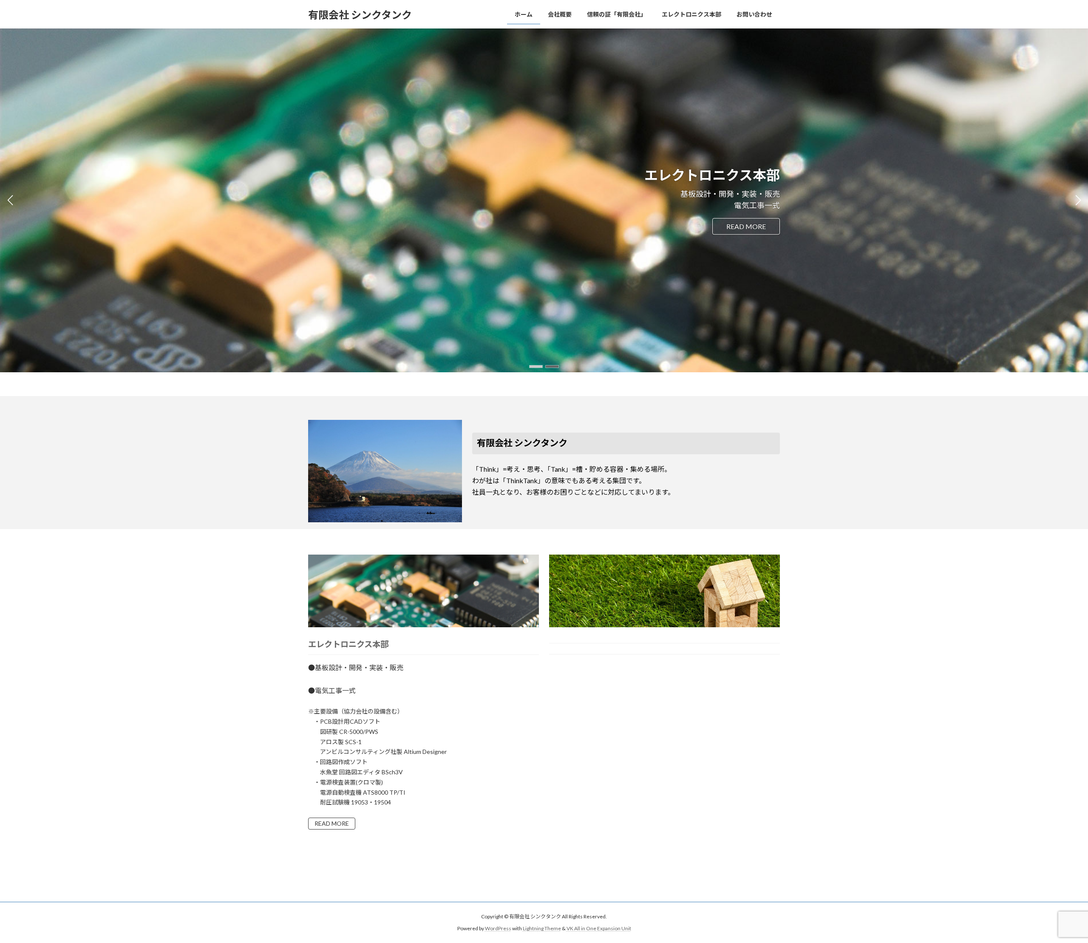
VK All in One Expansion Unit (599, 928)
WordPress (498, 928)
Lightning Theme (542, 928)
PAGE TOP (1056, 906)
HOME (755, 226)
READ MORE (331, 823)
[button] (536, 366)
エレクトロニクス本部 (348, 644)
